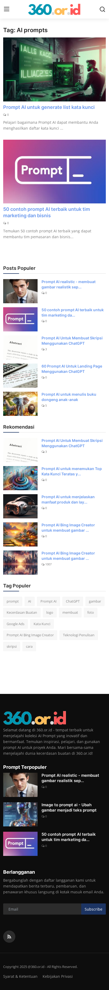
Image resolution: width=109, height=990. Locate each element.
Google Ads (15, 623)
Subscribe (93, 909)
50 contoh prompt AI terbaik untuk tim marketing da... (73, 312)
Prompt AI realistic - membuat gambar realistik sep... (69, 284)
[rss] (9, 937)
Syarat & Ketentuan (20, 976)
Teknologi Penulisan (78, 635)
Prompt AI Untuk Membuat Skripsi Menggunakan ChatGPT (72, 340)
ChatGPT (73, 601)
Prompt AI (48, 601)
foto (90, 612)
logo (49, 612)
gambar (95, 601)
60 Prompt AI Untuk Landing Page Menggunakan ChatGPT (72, 369)
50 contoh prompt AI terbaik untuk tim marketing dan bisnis (46, 212)
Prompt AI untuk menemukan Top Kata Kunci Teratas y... (72, 471)
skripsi (12, 646)
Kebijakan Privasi (58, 976)
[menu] (6, 9)
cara (29, 646)
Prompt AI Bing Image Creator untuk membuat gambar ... (68, 527)
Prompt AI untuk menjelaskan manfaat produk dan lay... (68, 499)
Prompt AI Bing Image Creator (30, 635)
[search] (102, 9)
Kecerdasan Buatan (22, 612)
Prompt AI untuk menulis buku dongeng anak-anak (69, 397)
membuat (70, 612)
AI (29, 601)
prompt (13, 601)
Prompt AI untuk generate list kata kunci (49, 107)
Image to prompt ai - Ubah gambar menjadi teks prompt (69, 807)
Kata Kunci (42, 623)
